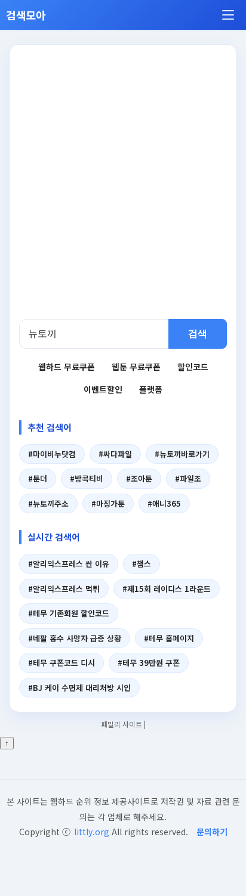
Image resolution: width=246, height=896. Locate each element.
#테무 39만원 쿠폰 (149, 662)
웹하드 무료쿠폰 (66, 367)
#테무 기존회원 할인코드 (68, 613)
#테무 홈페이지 (169, 638)
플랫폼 (150, 389)
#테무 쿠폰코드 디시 (61, 662)
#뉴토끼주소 (48, 503)
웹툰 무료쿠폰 (136, 367)
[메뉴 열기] (228, 15)
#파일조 (188, 478)
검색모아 (26, 15)
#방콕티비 (86, 478)
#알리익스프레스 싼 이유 (68, 563)
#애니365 (164, 503)
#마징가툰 (108, 503)
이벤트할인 (103, 389)
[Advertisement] (123, 190)
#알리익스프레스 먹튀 (64, 588)
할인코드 (192, 367)
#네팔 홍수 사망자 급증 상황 (74, 638)
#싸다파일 (115, 454)
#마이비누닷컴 (52, 454)
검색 (197, 333)
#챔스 (141, 563)
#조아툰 (139, 478)
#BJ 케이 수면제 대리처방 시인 (79, 687)
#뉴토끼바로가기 (182, 454)
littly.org (91, 832)
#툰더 (37, 478)
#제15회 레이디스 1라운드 (166, 588)
